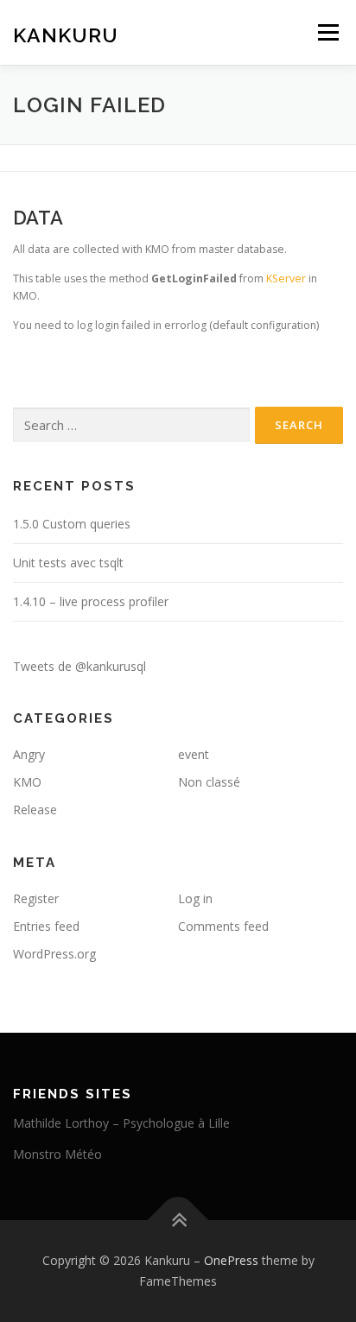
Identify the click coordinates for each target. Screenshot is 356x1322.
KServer (286, 278)
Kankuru (65, 34)
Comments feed (223, 926)
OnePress (231, 1260)
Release (35, 809)
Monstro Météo (57, 1154)
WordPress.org (54, 954)
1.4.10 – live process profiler (90, 601)
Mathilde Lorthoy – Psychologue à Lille (121, 1123)
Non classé (209, 782)
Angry (29, 754)
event (193, 754)
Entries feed (46, 926)
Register (36, 898)
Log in (195, 898)
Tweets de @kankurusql (79, 666)
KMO (27, 782)
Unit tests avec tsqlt (68, 562)
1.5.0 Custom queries (71, 524)
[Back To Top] (178, 1220)
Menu (327, 32)
